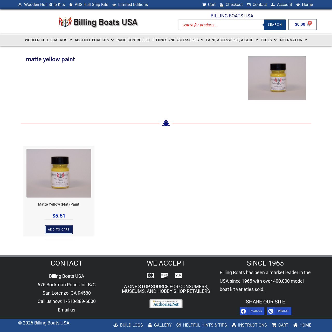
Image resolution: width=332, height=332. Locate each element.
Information (290, 40)
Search (275, 24)
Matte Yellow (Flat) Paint (58, 204)
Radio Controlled (133, 40)
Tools (266, 40)
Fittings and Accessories (175, 40)
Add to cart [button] (59, 229)
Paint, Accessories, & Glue (229, 40)
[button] (48, 40)
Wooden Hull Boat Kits (46, 40)
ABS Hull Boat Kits (92, 40)
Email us (66, 310)
